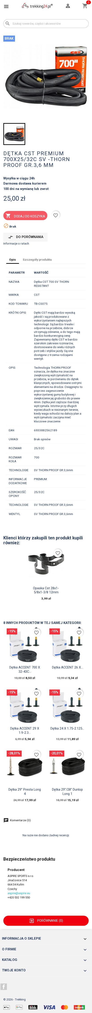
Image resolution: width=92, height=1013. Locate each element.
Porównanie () (46, 921)
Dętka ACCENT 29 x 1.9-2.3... (24, 730)
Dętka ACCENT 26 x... (67, 667)
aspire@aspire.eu (19, 893)
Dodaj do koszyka (25, 215)
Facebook (3, 986)
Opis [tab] (12, 259)
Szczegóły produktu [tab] (37, 259)
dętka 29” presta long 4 (24, 791)
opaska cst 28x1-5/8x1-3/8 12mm (46, 590)
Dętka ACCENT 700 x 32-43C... (24, 669)
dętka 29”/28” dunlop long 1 (67, 791)
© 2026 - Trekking (14, 999)
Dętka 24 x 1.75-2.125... (67, 728)
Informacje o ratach (16, 243)
